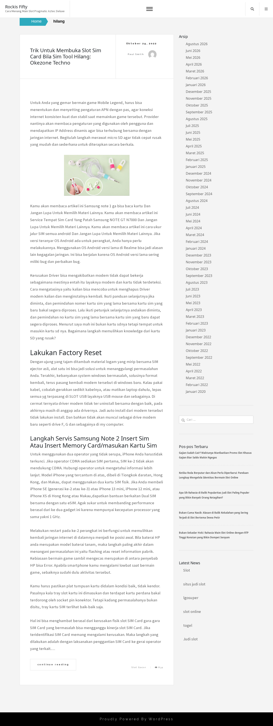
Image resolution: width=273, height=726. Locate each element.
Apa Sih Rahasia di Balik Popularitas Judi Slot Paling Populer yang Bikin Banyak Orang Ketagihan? (214, 495)
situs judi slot (194, 584)
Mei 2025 (193, 139)
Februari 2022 (197, 384)
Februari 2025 (197, 159)
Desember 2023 (198, 255)
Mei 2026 (193, 57)
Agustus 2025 (197, 119)
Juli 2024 (192, 207)
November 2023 (198, 262)
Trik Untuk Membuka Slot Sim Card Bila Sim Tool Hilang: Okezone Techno (65, 56)
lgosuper (190, 597)
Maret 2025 (195, 153)
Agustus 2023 (197, 282)
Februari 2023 (197, 323)
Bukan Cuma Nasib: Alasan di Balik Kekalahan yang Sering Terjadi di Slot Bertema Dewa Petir (213, 515)
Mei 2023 (193, 303)
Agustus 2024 (197, 200)
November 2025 (198, 98)
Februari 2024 (197, 241)
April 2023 (194, 309)
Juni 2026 (193, 50)
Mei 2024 (193, 221)
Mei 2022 (193, 364)
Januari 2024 (196, 248)
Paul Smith (136, 54)
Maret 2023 (195, 316)
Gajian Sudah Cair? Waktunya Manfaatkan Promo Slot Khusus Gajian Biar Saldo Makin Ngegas (215, 455)
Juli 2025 (192, 125)
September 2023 (199, 275)
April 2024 (194, 228)
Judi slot (190, 639)
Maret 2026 (195, 71)
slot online (192, 611)
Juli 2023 (192, 289)
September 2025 (199, 112)
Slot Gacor (139, 667)
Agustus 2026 (197, 44)
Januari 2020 (196, 391)
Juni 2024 (193, 214)
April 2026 (194, 64)
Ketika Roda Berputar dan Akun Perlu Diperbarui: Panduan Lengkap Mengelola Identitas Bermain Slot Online (213, 475)
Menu (266, 9)
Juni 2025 (193, 132)
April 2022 (194, 371)
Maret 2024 (195, 234)
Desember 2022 (198, 337)
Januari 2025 (196, 166)
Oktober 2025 (197, 105)
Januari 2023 (196, 330)
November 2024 (198, 180)
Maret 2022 (195, 378)
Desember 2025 (198, 91)
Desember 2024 (198, 173)
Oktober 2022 (197, 350)
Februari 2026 (197, 78)
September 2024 (199, 194)
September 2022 (199, 357)
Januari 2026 (196, 84)
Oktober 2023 (197, 268)
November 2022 (198, 343)
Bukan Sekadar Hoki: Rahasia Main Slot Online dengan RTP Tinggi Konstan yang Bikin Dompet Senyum (213, 535)
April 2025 (194, 146)
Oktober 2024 (197, 187)
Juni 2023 (193, 296)
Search (252, 9)
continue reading (53, 664)
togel (187, 625)
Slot (186, 570)
